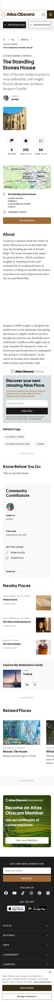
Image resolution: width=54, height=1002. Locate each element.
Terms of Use (36, 419)
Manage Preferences (26, 996)
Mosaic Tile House (15, 751)
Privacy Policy (23, 419)
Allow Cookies (27, 988)
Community (11, 955)
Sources (10, 572)
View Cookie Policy (42, 982)
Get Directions (27, 220)
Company (9, 964)
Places (7, 926)
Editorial (9, 935)
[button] (12, 141)
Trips (6, 945)
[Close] (50, 972)
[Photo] (43, 602)
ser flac (15, 99)
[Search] (43, 14)
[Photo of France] (12, 679)
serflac (10, 519)
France (27, 674)
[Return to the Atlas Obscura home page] (18, 14)
